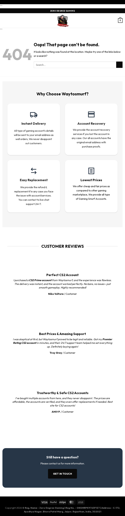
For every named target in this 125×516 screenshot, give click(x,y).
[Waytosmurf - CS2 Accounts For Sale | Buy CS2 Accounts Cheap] (62, 20)
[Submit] (119, 65)
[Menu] (4, 21)
